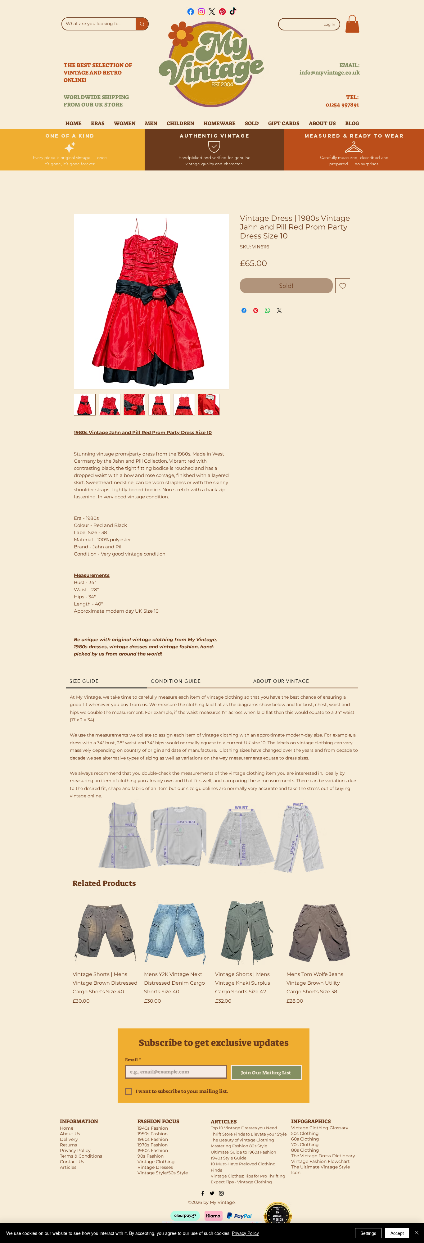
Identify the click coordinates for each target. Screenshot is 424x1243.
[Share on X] (279, 310)
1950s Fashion (153, 1133)
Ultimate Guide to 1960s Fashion (243, 1152)
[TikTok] (232, 11)
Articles (68, 1167)
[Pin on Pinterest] (255, 310)
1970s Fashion (153, 1145)
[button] (352, 24)
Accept (397, 1233)
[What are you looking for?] (142, 24)
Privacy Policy (245, 1233)
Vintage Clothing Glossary (319, 1128)
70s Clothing (305, 1144)
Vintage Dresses (155, 1167)
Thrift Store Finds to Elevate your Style (249, 1134)
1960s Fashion (153, 1139)
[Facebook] (190, 11)
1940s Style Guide (228, 1157)
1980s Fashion (153, 1150)
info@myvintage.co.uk (330, 72)
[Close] (416, 1233)
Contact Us (72, 1161)
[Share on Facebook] (244, 310)
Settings (368, 1233)
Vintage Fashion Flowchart (320, 1161)
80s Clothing (305, 1150)
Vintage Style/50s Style (163, 1173)
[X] (211, 11)
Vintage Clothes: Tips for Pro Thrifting (248, 1175)
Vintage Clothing (156, 1161)
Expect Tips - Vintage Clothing (241, 1181)
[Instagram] (201, 11)
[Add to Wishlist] (342, 285)
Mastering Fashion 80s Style (239, 1145)
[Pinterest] (222, 11)
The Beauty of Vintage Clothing (242, 1139)
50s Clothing (305, 1133)
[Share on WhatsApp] (267, 310)
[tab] (106, 681)
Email (133, 1060)
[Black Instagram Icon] (221, 1193)
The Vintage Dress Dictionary (323, 1156)
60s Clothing (305, 1139)
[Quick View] (105, 932)
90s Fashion (151, 1156)
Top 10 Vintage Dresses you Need (244, 1127)
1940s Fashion (153, 1128)
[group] (212, 957)
